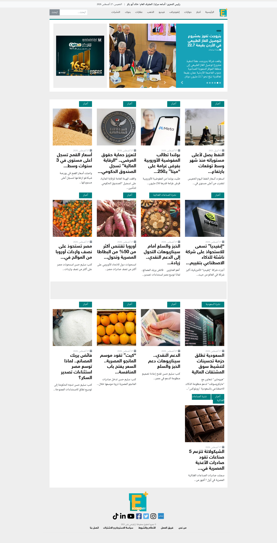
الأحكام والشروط (147, 528)
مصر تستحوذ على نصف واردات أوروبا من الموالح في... (74, 252)
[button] (164, 83)
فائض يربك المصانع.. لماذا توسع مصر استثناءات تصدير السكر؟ (76, 367)
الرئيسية (209, 12)
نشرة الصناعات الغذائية (164, 195)
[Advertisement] (138, 290)
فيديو (162, 12)
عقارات (139, 12)
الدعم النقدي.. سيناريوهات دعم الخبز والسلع (164, 361)
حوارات (188, 12)
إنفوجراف (174, 12)
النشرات (115, 12)
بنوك (128, 12)
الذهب (150, 12)
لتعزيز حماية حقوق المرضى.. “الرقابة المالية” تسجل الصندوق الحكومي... (117, 163)
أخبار (198, 12)
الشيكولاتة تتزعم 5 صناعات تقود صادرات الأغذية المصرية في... (206, 460)
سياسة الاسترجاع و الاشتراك (118, 528)
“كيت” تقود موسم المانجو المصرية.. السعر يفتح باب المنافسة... (118, 364)
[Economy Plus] (223, 12)
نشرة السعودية (213, 304)
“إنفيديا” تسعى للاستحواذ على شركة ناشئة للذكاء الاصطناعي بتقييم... (205, 255)
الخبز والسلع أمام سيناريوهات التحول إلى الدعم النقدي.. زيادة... (162, 255)
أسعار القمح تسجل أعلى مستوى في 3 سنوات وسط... (74, 160)
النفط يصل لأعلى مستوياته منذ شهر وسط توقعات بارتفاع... (206, 163)
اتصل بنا (94, 528)
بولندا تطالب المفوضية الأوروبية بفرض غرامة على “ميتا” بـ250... (162, 163)
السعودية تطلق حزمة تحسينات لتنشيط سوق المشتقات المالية (208, 364)
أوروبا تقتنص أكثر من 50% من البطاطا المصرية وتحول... (116, 252)
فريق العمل (167, 528)
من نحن (182, 528)
